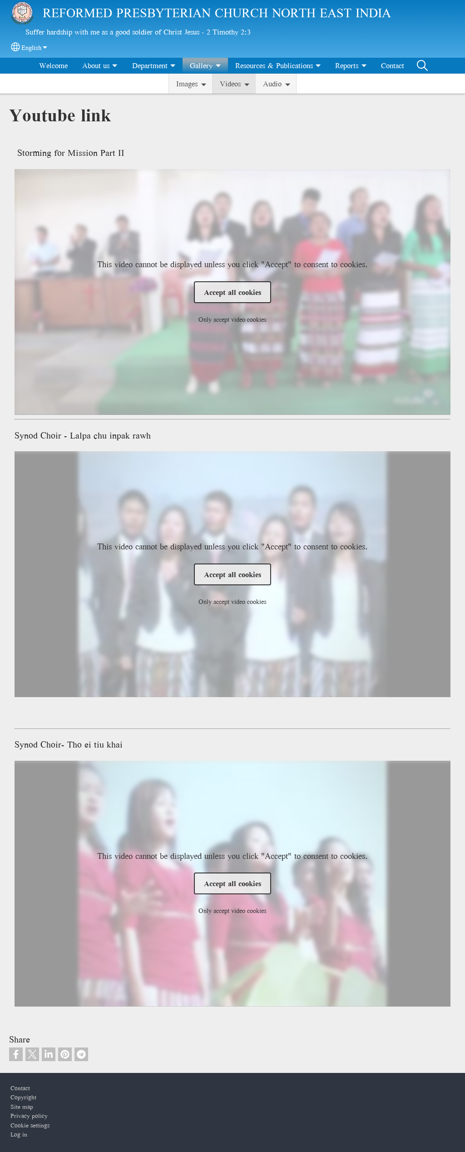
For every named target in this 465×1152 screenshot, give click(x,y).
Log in (18, 1134)
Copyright (23, 1097)
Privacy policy (29, 1115)
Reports (346, 65)
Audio (272, 83)
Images (187, 83)
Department (150, 65)
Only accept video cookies (232, 319)
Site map (21, 1106)
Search (422, 65)
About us (95, 65)
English (31, 48)
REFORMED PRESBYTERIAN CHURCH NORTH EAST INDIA (217, 12)
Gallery (201, 65)
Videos (230, 83)
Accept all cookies (232, 292)
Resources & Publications (274, 65)
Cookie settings (29, 1125)
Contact (392, 65)
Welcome (53, 65)
